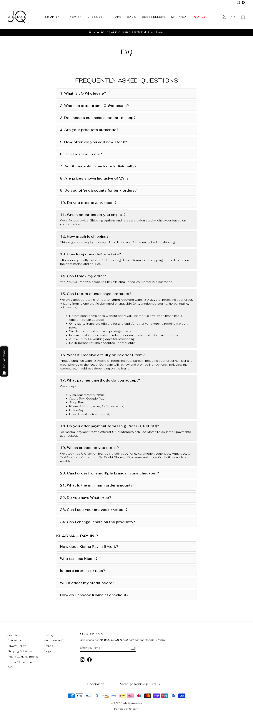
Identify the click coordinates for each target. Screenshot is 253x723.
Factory (49, 635)
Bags (131, 16)
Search (12, 635)
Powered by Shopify (126, 708)
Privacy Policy (16, 646)
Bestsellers (154, 16)
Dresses (95, 16)
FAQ (10, 667)
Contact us (14, 640)
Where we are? (53, 640)
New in (76, 16)
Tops (116, 16)
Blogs (47, 651)
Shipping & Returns (20, 651)
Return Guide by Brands (23, 656)
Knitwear (180, 16)
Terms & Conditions (20, 662)
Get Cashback (4, 359)
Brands (48, 646)
